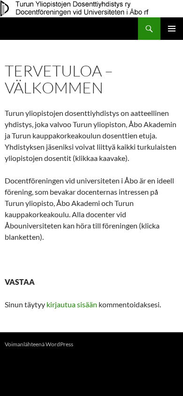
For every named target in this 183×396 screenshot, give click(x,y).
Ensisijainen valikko (171, 28)
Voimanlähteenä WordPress (39, 344)
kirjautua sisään (71, 304)
